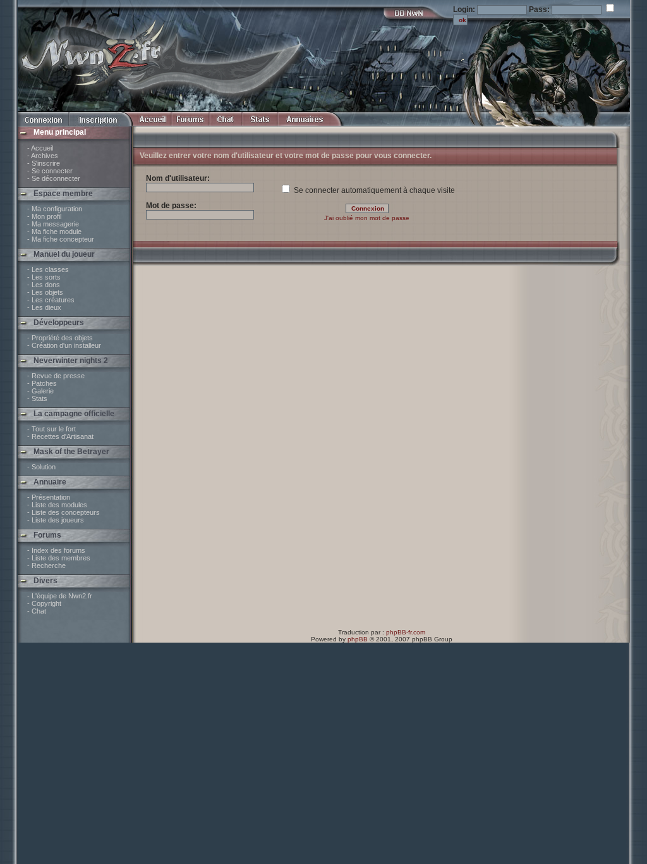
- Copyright (44, 603)
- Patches (42, 383)
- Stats (37, 398)
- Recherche (46, 565)
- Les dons (43, 284)
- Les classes (48, 269)
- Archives (42, 155)
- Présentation (48, 497)
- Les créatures (51, 300)
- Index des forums (56, 550)
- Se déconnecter (53, 178)
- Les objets (45, 292)
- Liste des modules (57, 505)
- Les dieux (44, 307)
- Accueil (40, 148)
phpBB (358, 639)
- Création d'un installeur (64, 345)
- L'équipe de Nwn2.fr (59, 596)
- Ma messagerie (53, 224)
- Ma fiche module (54, 231)
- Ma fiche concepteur (60, 239)
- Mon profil (44, 216)
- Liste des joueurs (55, 520)
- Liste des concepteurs (63, 512)
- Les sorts (44, 277)
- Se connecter (50, 171)
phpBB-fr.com (405, 632)
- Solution (41, 467)
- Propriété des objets (60, 338)
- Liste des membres (58, 558)
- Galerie (40, 391)
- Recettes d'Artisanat (60, 436)
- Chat (36, 611)
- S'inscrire (43, 163)
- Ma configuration (54, 209)
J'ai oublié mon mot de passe (366, 217)
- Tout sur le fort (51, 429)
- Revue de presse (56, 376)
